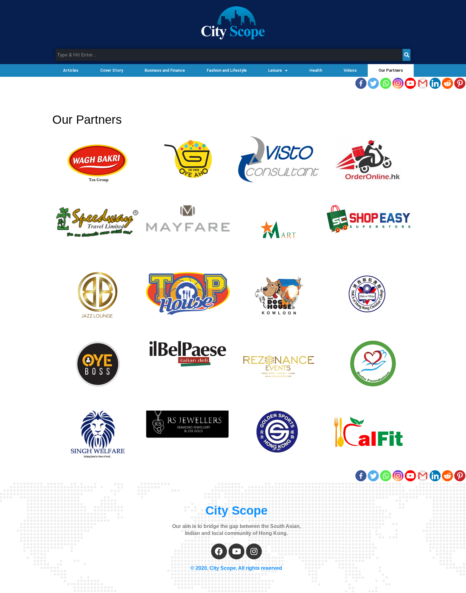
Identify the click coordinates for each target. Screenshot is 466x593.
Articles (70, 70)
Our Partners (391, 70)
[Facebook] (360, 83)
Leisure (275, 70)
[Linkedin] (435, 83)
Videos (350, 70)
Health (315, 70)
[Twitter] (373, 83)
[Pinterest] (459, 83)
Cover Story (111, 70)
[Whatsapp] (385, 83)
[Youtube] (410, 83)
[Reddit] (447, 83)
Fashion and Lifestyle (227, 70)
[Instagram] (398, 83)
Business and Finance (165, 70)
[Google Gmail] (422, 83)
